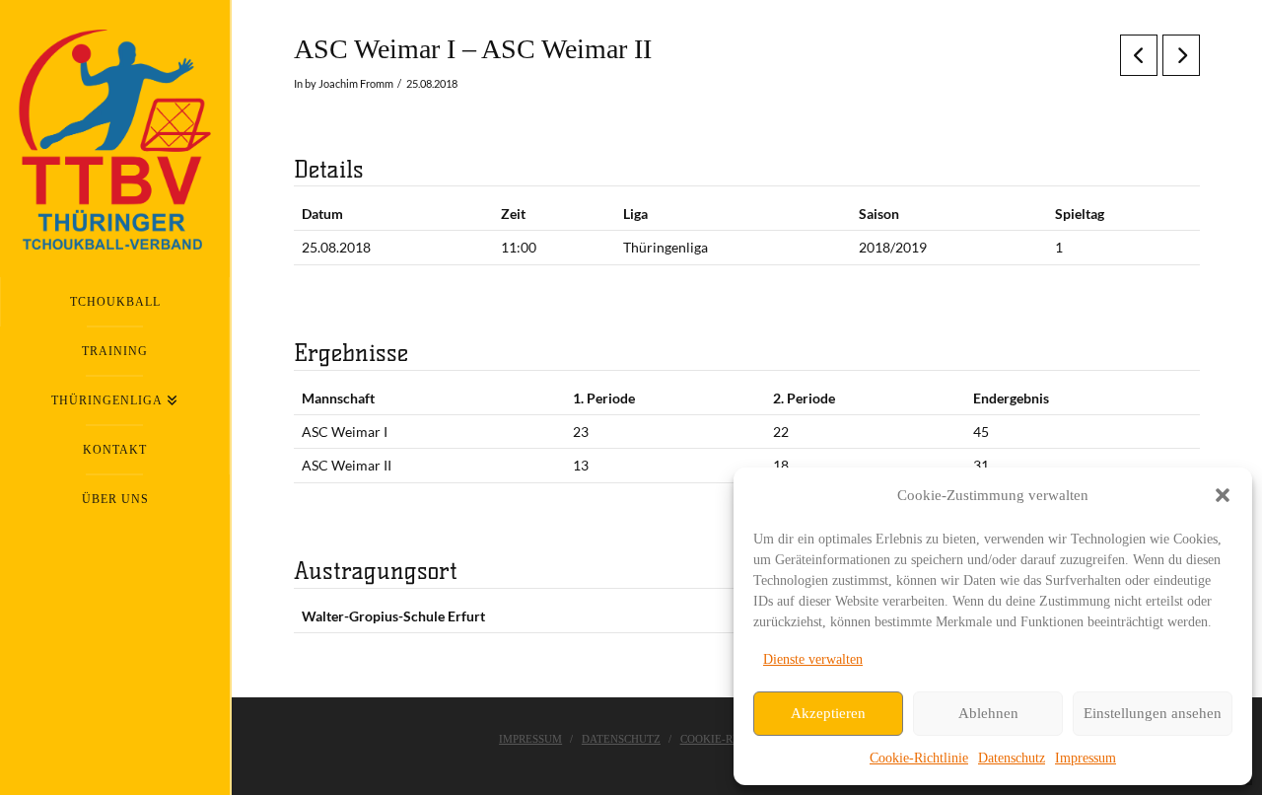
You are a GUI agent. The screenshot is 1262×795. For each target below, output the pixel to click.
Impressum (1085, 758)
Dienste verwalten (813, 659)
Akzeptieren (828, 713)
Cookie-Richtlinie (919, 758)
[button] (1222, 495)
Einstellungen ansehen (1153, 713)
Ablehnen (988, 713)
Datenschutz (1011, 758)
